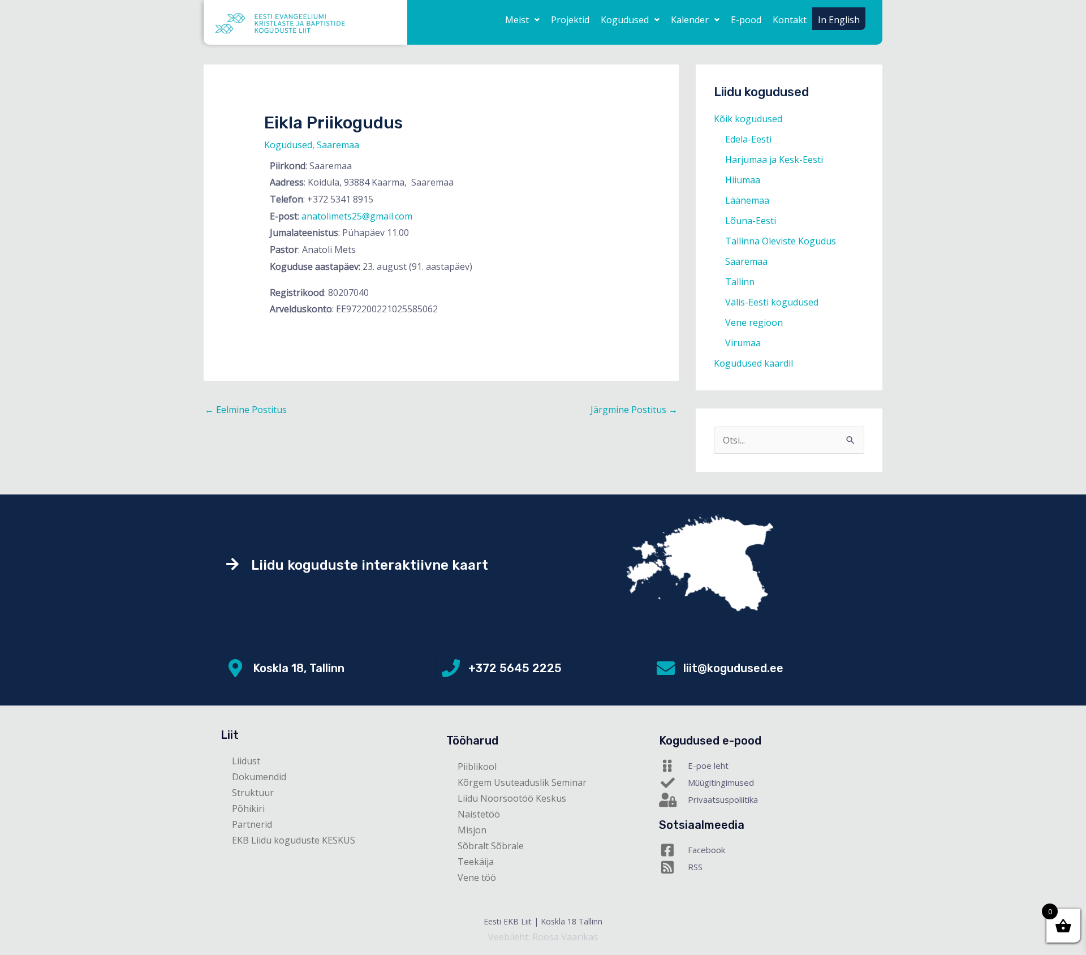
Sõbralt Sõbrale (491, 846)
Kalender (690, 20)
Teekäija (476, 861)
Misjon (472, 830)
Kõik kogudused (748, 119)
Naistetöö (479, 814)
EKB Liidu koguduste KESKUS (293, 840)
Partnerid (252, 824)
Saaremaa (338, 145)
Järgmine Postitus (634, 409)
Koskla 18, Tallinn (298, 668)
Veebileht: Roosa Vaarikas (543, 937)
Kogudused (625, 20)
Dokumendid (259, 777)
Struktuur (253, 792)
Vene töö (477, 877)
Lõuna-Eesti (750, 220)
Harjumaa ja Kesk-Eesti (774, 159)
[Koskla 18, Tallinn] (235, 668)
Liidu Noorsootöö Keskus (512, 798)
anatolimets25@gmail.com (356, 216)
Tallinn (740, 282)
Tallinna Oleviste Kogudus (780, 241)
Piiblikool (477, 766)
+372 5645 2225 (515, 668)
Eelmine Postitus (246, 409)
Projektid (570, 20)
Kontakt (790, 20)
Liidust (246, 761)
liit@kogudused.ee (733, 668)
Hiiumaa (742, 180)
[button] (522, 19)
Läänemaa (747, 200)
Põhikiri (248, 808)
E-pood (746, 20)
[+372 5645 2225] (451, 668)
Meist (517, 20)
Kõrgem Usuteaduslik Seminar (522, 782)
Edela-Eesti (748, 139)
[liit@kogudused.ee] (666, 668)
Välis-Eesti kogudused (771, 302)
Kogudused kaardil (753, 363)
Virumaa (743, 343)
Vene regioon (754, 322)
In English (839, 20)
